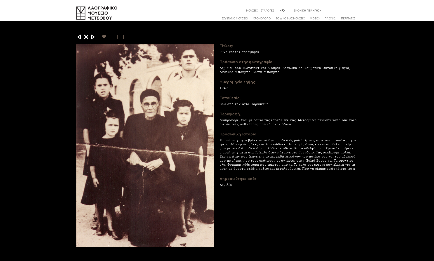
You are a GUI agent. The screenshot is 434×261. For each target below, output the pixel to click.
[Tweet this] (121, 37)
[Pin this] (125, 37)
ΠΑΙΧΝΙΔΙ (330, 18)
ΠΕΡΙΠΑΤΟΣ (348, 18)
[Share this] (354, 10)
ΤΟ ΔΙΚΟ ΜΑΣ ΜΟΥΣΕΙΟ (290, 18)
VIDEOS (315, 18)
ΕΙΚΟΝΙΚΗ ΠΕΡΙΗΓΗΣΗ (307, 10)
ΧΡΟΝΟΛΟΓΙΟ (262, 18)
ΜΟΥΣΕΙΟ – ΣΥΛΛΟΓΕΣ (260, 10)
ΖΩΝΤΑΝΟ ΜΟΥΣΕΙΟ (235, 18)
